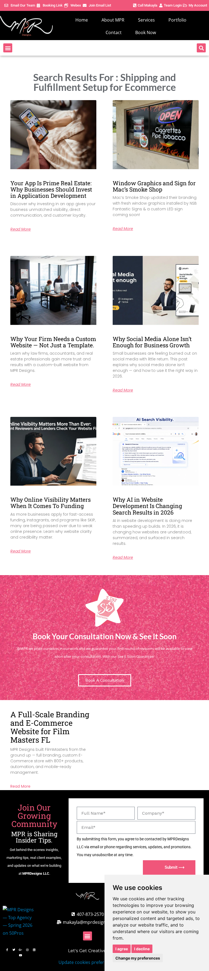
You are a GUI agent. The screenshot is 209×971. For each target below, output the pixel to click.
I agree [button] (121, 948)
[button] (7, 47)
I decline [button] (142, 948)
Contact (114, 32)
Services (146, 20)
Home (81, 20)
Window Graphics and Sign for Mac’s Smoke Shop (154, 186)
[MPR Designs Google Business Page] (20, 949)
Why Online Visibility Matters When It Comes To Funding (50, 503)
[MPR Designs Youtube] (20, 955)
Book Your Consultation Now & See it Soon (105, 636)
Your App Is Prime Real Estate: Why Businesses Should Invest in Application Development (51, 189)
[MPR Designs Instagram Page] (27, 949)
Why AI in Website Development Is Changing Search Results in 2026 (147, 506)
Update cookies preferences (87, 962)
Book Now (145, 32)
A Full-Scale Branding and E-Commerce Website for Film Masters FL (49, 727)
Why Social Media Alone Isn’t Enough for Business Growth (152, 342)
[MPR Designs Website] (26, 26)
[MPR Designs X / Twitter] (14, 949)
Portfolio (177, 20)
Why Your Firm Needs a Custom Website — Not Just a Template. (53, 342)
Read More (20, 229)
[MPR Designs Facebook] (7, 949)
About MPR (113, 20)
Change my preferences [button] (137, 958)
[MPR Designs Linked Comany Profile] (34, 949)
